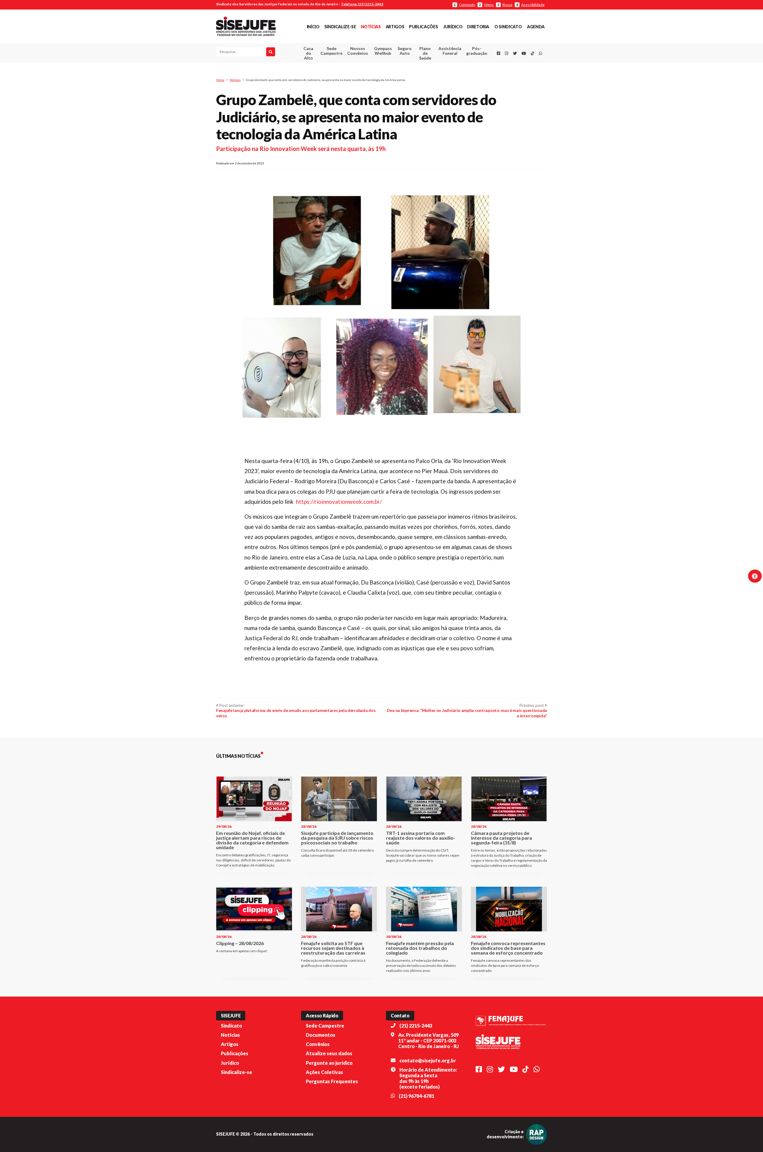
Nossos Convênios (357, 51)
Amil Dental (441, 72)
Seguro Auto (405, 51)
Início (313, 26)
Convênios (318, 1044)
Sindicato (231, 1025)
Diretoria (478, 26)
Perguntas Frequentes (332, 1081)
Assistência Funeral (449, 51)
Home (220, 80)
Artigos (395, 26)
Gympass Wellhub (383, 51)
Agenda (536, 26)
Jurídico (452, 26)
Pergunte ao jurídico (329, 1063)
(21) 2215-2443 (415, 1025)
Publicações (423, 26)
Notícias (371, 26)
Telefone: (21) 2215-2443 (362, 4)
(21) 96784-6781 (416, 1096)
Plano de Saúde (425, 53)
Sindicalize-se (340, 26)
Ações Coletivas (324, 1072)
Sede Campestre (331, 51)
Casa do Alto (308, 53)
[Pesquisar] (270, 51)
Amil (440, 65)
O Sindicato (508, 26)
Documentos (320, 1035)
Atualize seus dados (329, 1053)
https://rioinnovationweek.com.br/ (339, 501)
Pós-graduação (476, 51)
